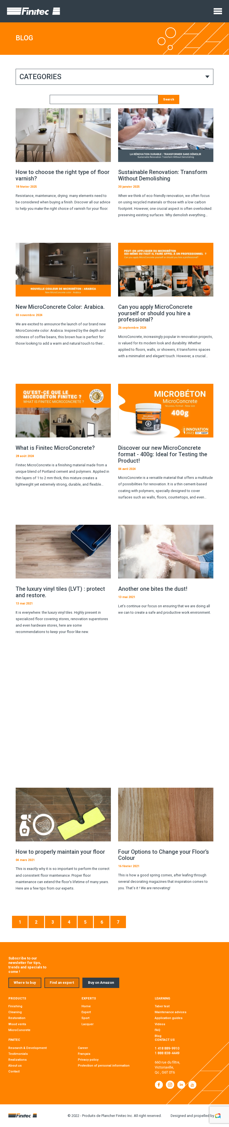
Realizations (17, 1060)
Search (168, 99)
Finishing (15, 1006)
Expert (86, 1012)
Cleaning (15, 1012)
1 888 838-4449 (167, 1053)
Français (84, 1054)
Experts (89, 998)
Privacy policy (88, 1060)
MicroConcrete (19, 1030)
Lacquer (88, 1024)
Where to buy (25, 982)
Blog (158, 1036)
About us (15, 1065)
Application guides (169, 1018)
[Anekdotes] (218, 1116)
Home (86, 1006)
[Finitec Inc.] (33, 11)
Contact (14, 1071)
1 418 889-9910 (167, 1048)
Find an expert (62, 982)
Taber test (162, 1006)
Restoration (16, 1018)
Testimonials (18, 1054)
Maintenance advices (171, 1012)
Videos (160, 1024)
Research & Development (27, 1048)
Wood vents (17, 1024)
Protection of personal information (104, 1065)
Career (83, 1048)
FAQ (157, 1030)
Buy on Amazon (101, 982)
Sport (85, 1018)
